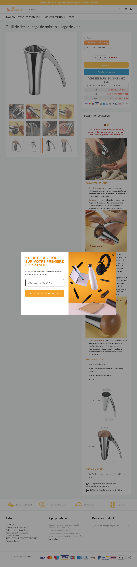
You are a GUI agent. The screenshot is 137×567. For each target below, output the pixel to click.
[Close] (113, 255)
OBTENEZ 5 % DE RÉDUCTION (45, 293)
